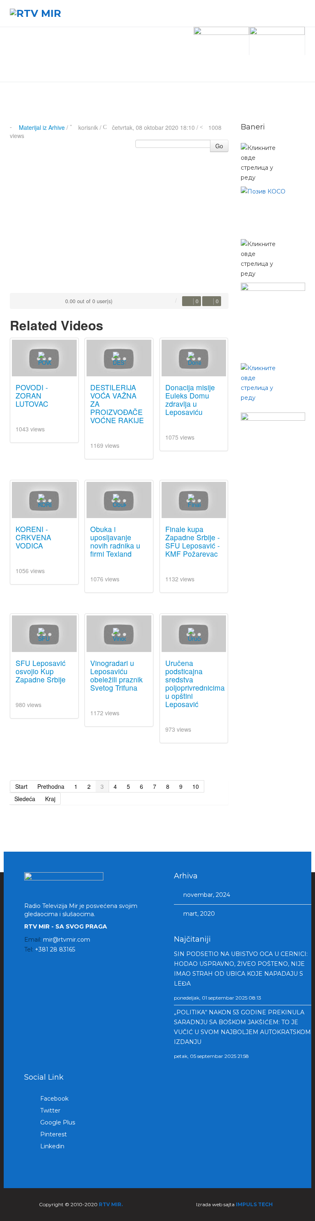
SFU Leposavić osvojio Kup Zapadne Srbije (41, 671)
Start (21, 786)
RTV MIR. (111, 1204)
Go (219, 146)
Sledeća (24, 799)
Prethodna (50, 786)
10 (195, 786)
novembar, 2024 (206, 894)
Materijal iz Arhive (42, 127)
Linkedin (51, 1146)
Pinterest (53, 1134)
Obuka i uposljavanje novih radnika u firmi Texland (115, 541)
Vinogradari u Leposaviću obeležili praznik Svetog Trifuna (116, 675)
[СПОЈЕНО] (273, 211)
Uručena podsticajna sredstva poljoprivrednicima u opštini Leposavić (195, 683)
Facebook (53, 1098)
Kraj (50, 799)
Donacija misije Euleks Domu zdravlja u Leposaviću (190, 399)
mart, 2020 (198, 913)
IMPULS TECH (254, 1204)
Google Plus (57, 1122)
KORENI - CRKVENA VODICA (33, 537)
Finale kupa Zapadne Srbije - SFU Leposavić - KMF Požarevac (192, 541)
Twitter (49, 1110)
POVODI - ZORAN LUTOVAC (32, 395)
